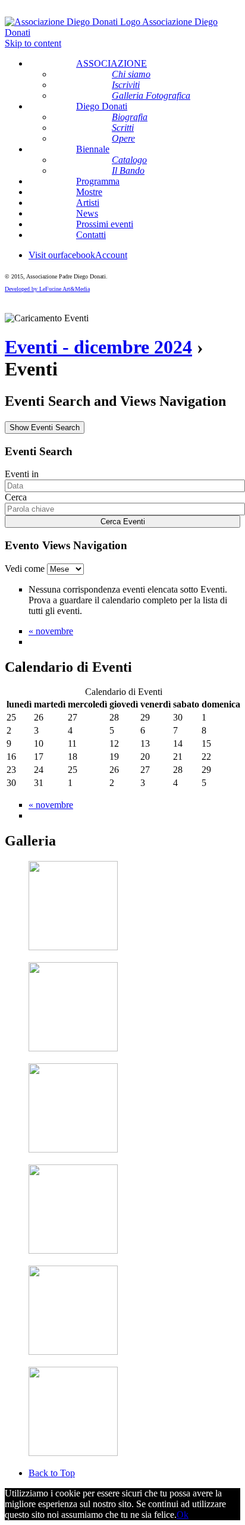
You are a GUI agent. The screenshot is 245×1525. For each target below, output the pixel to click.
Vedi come (26, 568)
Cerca (16, 497)
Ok (183, 1515)
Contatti (91, 235)
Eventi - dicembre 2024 (98, 347)
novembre (51, 631)
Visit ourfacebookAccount (78, 255)
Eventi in (22, 474)
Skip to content (33, 43)
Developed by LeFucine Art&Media (47, 289)
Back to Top (52, 1473)
